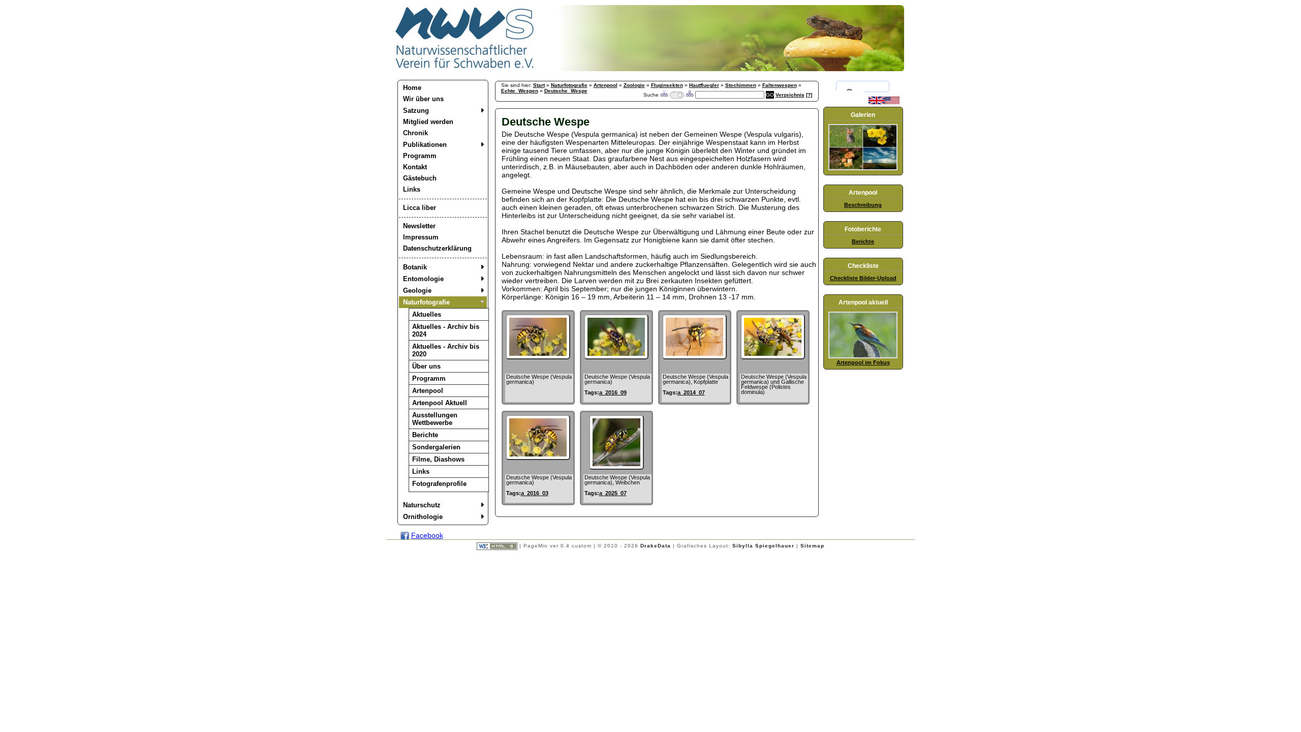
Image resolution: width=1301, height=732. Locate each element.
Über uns (426, 366)
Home (412, 88)
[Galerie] (862, 168)
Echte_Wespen (519, 91)
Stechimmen (740, 85)
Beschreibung (863, 205)
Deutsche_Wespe (565, 91)
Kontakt (415, 167)
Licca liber (419, 207)
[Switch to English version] (884, 102)
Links (411, 189)
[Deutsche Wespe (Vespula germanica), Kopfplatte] (694, 357)
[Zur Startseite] (465, 69)
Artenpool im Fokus (863, 362)
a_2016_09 (613, 392)
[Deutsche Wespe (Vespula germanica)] (538, 357)
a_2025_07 (613, 493)
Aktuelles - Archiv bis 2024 (445, 330)
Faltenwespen (779, 85)
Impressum (421, 237)
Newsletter (419, 226)
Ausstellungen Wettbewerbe (434, 418)
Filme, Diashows (438, 459)
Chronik (415, 133)
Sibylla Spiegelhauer (763, 545)
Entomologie (423, 279)
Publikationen (425, 144)
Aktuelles (426, 314)
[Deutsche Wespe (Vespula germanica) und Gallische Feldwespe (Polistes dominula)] (772, 357)
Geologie (417, 290)
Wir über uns (423, 99)
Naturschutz (422, 505)
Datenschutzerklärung (437, 248)
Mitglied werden (428, 122)
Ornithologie (423, 517)
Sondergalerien (436, 447)
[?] (809, 95)
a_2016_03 (534, 493)
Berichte (425, 435)
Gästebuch (420, 178)
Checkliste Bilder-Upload (863, 278)
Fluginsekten (667, 85)
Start (539, 85)
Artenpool (427, 390)
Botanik (415, 267)
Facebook (427, 535)
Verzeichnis (790, 95)
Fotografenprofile (439, 483)
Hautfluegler (704, 85)
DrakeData (655, 545)
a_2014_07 (691, 392)
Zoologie (634, 85)
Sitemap (812, 545)
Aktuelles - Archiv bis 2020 (445, 350)
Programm (420, 156)
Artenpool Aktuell (439, 403)
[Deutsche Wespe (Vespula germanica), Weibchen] (616, 467)
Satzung (416, 110)
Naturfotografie (426, 302)
